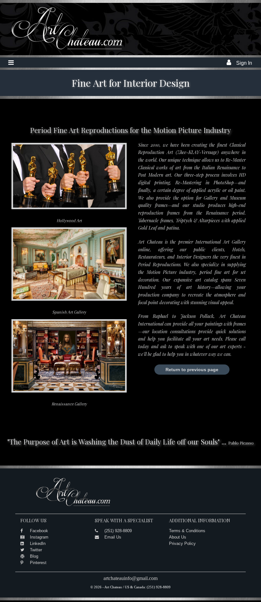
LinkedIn (38, 543)
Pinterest (38, 562)
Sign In (244, 63)
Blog (34, 556)
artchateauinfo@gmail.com (130, 578)
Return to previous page (192, 369)
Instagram (39, 537)
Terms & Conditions (187, 530)
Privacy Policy (182, 543)
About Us (177, 537)
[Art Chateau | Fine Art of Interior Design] (62, 49)
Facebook (39, 530)
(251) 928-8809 (118, 530)
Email (85, 200)
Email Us (112, 537)
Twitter (36, 549)
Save (56, 200)
